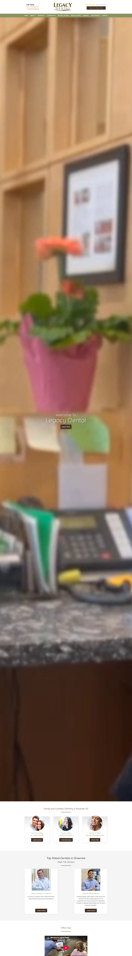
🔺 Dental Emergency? (32, 9)
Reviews (86, 15)
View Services (66, 840)
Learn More (66, 427)
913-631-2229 (32, 7)
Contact (105, 15)
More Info (95, 840)
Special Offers (76, 15)
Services (41, 15)
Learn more (37, 840)
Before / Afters (63, 15)
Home (26, 15)
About (32, 15)
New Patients (95, 15)
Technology (51, 15)
